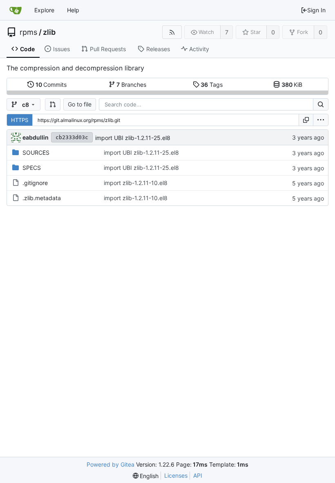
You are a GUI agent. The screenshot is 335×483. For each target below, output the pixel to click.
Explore (44, 10)
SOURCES (35, 152)
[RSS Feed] (171, 32)
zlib (49, 32)
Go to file (80, 104)
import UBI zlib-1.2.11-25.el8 (132, 137)
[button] (52, 104)
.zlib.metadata (41, 197)
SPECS (31, 167)
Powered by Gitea (110, 464)
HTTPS (19, 120)
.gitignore (35, 182)
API (197, 475)
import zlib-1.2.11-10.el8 (136, 182)
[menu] (320, 120)
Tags (212, 84)
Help (73, 10)
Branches (131, 84)
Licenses (176, 475)
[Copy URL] (306, 120)
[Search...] (320, 104)
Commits (51, 84)
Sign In (316, 10)
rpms (28, 32)
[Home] (15, 10)
